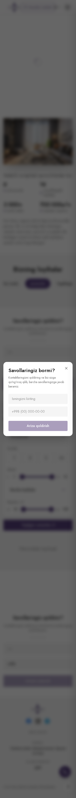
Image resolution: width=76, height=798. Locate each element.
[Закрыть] (66, 368)
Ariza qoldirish (38, 425)
